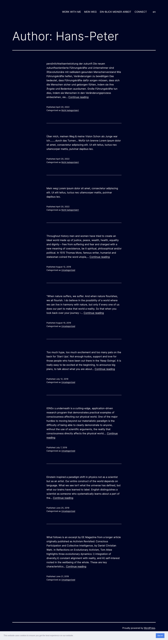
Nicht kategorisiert (70, 110)
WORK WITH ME (71, 11)
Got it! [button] (160, 636)
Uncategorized (68, 270)
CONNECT (141, 11)
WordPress (149, 628)
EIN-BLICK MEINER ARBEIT (115, 11)
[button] (74, 635)
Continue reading (78, 97)
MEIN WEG (90, 11)
